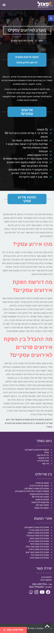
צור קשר (45, 463)
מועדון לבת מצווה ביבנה (39, 557)
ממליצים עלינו (43, 460)
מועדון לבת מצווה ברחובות (38, 533)
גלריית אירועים (43, 455)
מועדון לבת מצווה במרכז (39, 530)
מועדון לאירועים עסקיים (39, 494)
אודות (46, 452)
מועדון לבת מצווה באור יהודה (37, 546)
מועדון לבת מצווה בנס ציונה (37, 535)
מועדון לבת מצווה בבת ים (39, 541)
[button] (4, 4)
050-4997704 (39, 584)
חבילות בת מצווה (42, 499)
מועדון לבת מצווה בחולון (39, 538)
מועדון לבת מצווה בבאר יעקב (37, 552)
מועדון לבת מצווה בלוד (40, 555)
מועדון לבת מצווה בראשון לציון (37, 488)
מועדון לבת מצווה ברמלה (39, 549)
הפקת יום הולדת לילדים (39, 485)
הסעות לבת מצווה (41, 508)
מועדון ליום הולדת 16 (40, 497)
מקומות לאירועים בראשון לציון (37, 449)
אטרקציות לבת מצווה (40, 502)
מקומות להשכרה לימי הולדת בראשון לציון (32, 491)
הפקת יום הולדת (42, 483)
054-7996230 (36, 587)
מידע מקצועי (43, 458)
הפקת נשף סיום (42, 505)
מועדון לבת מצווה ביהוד (39, 544)
